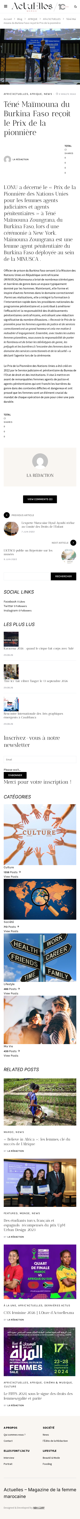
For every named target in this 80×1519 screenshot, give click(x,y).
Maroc (9, 1132)
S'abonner (15, 775)
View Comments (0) (40, 499)
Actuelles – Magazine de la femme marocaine (40, 1493)
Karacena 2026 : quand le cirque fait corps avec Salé (39, 648)
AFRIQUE (32, 19)
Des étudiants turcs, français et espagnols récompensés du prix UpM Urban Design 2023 (34, 1225)
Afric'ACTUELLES (52, 19)
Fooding (47, 1464)
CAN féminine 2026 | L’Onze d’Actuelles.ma (39, 1312)
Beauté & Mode (51, 1457)
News (48, 94)
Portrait (8, 1464)
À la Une (10, 1305)
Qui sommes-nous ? (14, 1434)
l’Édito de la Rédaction (55, 1440)
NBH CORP (39, 1507)
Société (49, 1427)
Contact (8, 1440)
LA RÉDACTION (20, 159)
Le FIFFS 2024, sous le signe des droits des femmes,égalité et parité (38, 1396)
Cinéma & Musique (58, 1382)
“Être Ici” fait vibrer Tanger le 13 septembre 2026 (36, 681)
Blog (19, 19)
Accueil (8, 19)
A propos (10, 1427)
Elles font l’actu (17, 1451)
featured (11, 1213)
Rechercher (63, 576)
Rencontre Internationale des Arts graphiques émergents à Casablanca (33, 715)
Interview (9, 1457)
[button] (6, 6)
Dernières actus (57, 1305)
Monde (25, 1213)
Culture (10, 1386)
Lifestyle (50, 1451)
